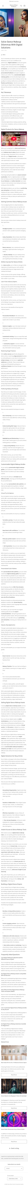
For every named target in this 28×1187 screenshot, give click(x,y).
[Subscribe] (21, 1168)
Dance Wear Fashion (12, 1184)
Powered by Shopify (19, 1184)
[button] (3, 5)
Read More (14, 1075)
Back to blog (15, 1148)
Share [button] (4, 54)
